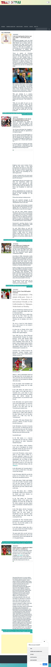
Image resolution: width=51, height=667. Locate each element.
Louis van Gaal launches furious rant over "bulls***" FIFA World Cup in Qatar (22, 37)
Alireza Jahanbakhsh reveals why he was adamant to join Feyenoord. (22, 119)
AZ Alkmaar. (23, 239)
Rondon (16, 543)
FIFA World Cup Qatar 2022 (12, 113)
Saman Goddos (22, 543)
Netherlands (29, 114)
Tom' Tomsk (19, 555)
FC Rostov (15, 630)
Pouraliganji (10, 543)
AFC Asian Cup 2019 (10, 285)
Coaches (31, 26)
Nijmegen (4, 543)
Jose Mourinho (21, 630)
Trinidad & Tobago (27, 285)
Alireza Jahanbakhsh (9, 239)
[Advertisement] (25, 15)
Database (3, 26)
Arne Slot (17, 239)
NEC (18, 241)
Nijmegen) (15, 465)
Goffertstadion (17, 541)
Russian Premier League (19, 631)
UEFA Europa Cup (29, 632)
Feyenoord (29, 239)
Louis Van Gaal (22, 113)
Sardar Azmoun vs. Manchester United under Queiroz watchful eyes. (22, 548)
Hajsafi (23, 541)
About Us (36, 26)
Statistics (26, 26)
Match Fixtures (20, 26)
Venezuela (29, 286)
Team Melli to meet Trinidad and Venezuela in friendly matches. (21, 246)
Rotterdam (29, 241)
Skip (41, 664)
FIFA (4, 113)
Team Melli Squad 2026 (10, 26)
